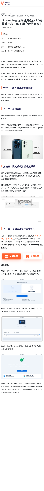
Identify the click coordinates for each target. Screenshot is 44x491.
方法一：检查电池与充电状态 (12, 38)
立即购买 (13, 256)
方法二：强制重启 (7, 42)
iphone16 (8, 14)
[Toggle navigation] (41, 2)
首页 (2, 14)
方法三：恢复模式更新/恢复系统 (13, 47)
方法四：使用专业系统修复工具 (12, 51)
